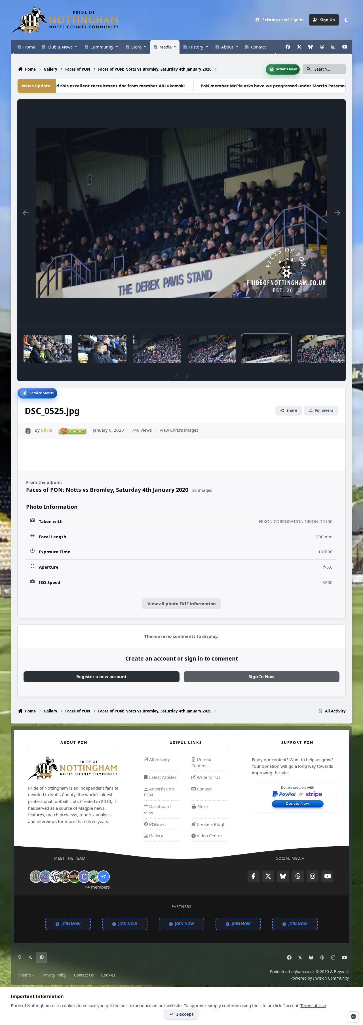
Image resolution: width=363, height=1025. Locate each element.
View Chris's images (179, 430)
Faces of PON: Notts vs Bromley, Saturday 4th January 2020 (107, 489)
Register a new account (101, 676)
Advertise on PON (159, 792)
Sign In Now (262, 676)
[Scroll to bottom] (353, 1016)
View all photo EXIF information (181, 603)
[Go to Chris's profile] (28, 431)
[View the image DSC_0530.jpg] (48, 349)
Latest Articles (162, 777)
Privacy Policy (54, 974)
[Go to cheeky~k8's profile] (45, 876)
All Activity (159, 759)
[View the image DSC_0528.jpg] (102, 349)
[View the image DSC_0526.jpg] (212, 349)
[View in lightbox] (181, 212)
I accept (185, 1014)
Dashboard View (157, 809)
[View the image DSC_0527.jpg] (157, 349)
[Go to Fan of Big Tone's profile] (65, 876)
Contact (204, 789)
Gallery (155, 835)
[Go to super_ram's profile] (55, 876)
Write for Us (208, 777)
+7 (103, 876)
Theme (25, 974)
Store (202, 806)
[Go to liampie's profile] (74, 876)
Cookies (108, 974)
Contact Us (84, 974)
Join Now (71, 923)
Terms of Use (313, 1005)
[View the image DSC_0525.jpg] (266, 349)
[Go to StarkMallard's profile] (94, 876)
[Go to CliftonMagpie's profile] (84, 876)
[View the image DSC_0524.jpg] (321, 349)
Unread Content (201, 762)
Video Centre (209, 835)
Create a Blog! (210, 824)
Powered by (319, 977)
